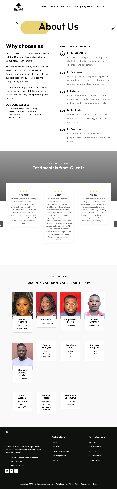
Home (44, 7)
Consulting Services (59, 456)
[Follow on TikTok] (16, 471)
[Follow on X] (11, 471)
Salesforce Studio (95, 447)
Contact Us (100, 7)
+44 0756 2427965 (17, 465)
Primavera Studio (94, 460)
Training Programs (82, 7)
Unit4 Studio (93, 451)
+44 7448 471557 (16, 462)
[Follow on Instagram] (7, 471)
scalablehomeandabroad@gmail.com (24, 458)
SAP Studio (92, 442)
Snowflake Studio (95, 456)
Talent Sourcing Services (61, 451)
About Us (54, 7)
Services (65, 7)
